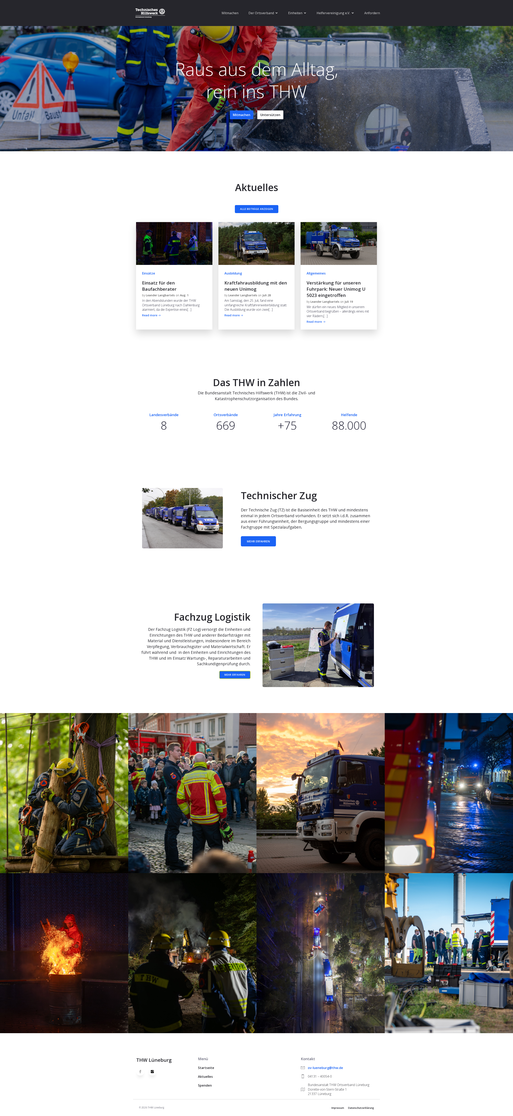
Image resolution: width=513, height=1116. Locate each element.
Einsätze (148, 273)
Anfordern (372, 13)
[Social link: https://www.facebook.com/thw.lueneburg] (142, 1072)
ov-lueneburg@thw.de (325, 1068)
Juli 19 (348, 302)
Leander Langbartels (160, 295)
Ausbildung (233, 273)
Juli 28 (266, 295)
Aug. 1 (184, 295)
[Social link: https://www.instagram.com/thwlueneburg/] (154, 1072)
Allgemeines (316, 273)
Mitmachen (230, 13)
